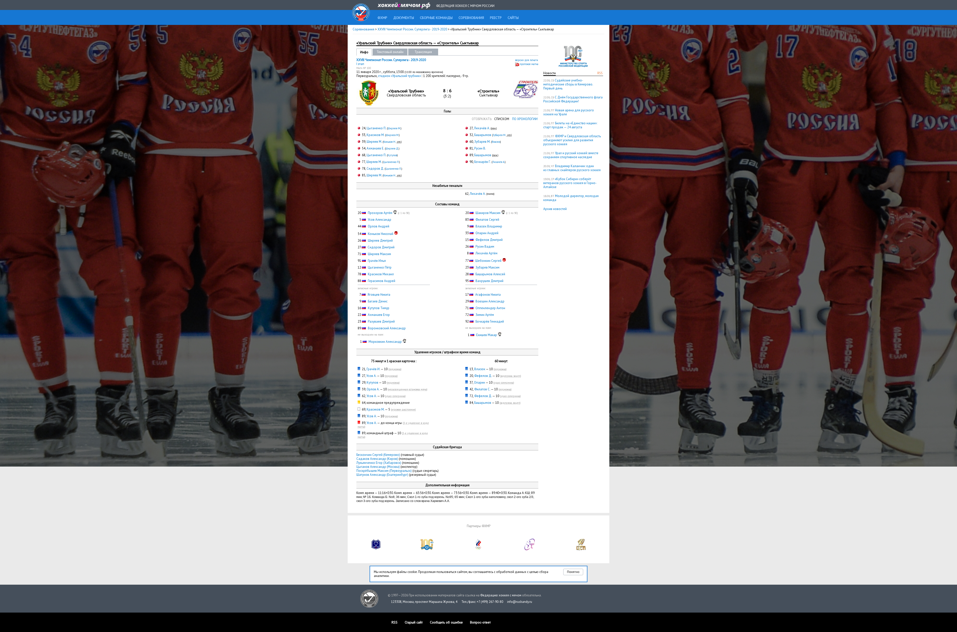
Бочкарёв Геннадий (490, 321)
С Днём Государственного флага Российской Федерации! (573, 99)
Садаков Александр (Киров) (377, 459)
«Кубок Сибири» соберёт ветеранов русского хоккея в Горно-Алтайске (570, 183)
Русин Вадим (485, 246)
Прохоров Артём (380, 213)
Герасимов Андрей (381, 281)
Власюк (496, 141)
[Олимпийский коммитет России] (478, 549)
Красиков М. (375, 135)
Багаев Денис (378, 301)
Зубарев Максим (487, 267)
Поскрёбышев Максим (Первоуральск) (384, 471)
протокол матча (529, 64)
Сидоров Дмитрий (381, 247)
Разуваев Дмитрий (381, 321)
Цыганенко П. (376, 128)
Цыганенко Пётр (380, 267)
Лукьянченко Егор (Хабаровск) (378, 463)
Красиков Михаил (381, 274)
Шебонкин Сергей (488, 261)
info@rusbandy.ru (519, 602)
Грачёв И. (373, 369)
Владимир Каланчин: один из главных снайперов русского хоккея (572, 168)
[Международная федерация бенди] (376, 549)
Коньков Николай (380, 234)
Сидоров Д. (375, 168)
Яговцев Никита (379, 294)
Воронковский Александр (387, 328)
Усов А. (371, 376)
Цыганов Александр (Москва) (378, 467)
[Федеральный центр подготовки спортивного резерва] (530, 549)
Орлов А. (373, 389)
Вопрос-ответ (480, 622)
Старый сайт (414, 622)
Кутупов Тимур (378, 308)
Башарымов (482, 135)
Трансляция (423, 52)
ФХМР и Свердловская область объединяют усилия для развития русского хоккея (572, 140)
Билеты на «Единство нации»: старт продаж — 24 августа (570, 125)
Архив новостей (555, 209)
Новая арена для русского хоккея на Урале (568, 112)
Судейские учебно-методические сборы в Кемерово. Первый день (568, 84)
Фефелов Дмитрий (489, 240)
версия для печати (526, 60)
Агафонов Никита (488, 294)
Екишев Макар (486, 335)
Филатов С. (482, 389)
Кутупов (392, 155)
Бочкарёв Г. (482, 162)
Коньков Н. (389, 141)
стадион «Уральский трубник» (400, 76)
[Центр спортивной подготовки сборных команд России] (581, 549)
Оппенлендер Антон (490, 308)
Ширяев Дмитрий (380, 240)
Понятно (573, 572)
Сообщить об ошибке (446, 622)
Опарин (479, 382)
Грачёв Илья (377, 261)
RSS (600, 73)
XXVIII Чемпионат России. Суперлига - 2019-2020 (413, 29)
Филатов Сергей (487, 219)
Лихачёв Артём (486, 253)
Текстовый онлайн (390, 52)
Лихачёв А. (482, 128)
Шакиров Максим (488, 213)
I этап (360, 64)
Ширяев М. (394, 128)
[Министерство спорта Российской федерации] (427, 549)
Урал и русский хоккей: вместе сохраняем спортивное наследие (570, 155)
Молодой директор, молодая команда (571, 198)
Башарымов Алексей (490, 274)
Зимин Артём (485, 315)
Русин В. (480, 148)
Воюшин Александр (490, 301)
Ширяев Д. (392, 148)
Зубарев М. (499, 135)
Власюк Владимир (489, 226)
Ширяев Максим (379, 254)
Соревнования (363, 29)
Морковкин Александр (385, 342)
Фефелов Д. (483, 376)
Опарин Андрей (487, 233)
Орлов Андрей (378, 226)
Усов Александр (379, 219)
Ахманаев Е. (375, 148)
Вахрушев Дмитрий (489, 281)
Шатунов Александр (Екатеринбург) (382, 475)
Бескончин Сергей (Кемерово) (378, 455)
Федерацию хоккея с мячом (500, 595)
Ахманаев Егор (379, 315)
